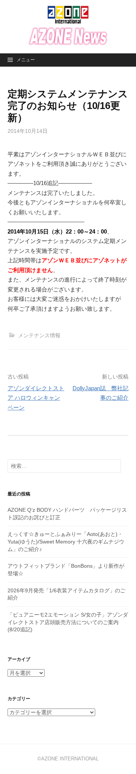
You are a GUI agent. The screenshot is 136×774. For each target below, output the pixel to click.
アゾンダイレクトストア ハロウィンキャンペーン (36, 398)
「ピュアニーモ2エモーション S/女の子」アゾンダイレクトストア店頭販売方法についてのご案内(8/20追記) (68, 622)
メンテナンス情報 (39, 335)
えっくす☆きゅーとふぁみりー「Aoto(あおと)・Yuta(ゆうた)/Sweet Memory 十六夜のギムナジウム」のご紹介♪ (66, 541)
